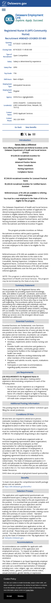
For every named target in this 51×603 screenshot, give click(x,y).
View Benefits (31, 127)
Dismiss (21, 596)
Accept (9, 596)
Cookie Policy (30, 590)
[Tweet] (26, 134)
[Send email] (34, 134)
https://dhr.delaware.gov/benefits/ (17, 486)
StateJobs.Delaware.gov (14, 538)
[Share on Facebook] (22, 134)
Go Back (18, 127)
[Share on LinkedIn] (29, 134)
